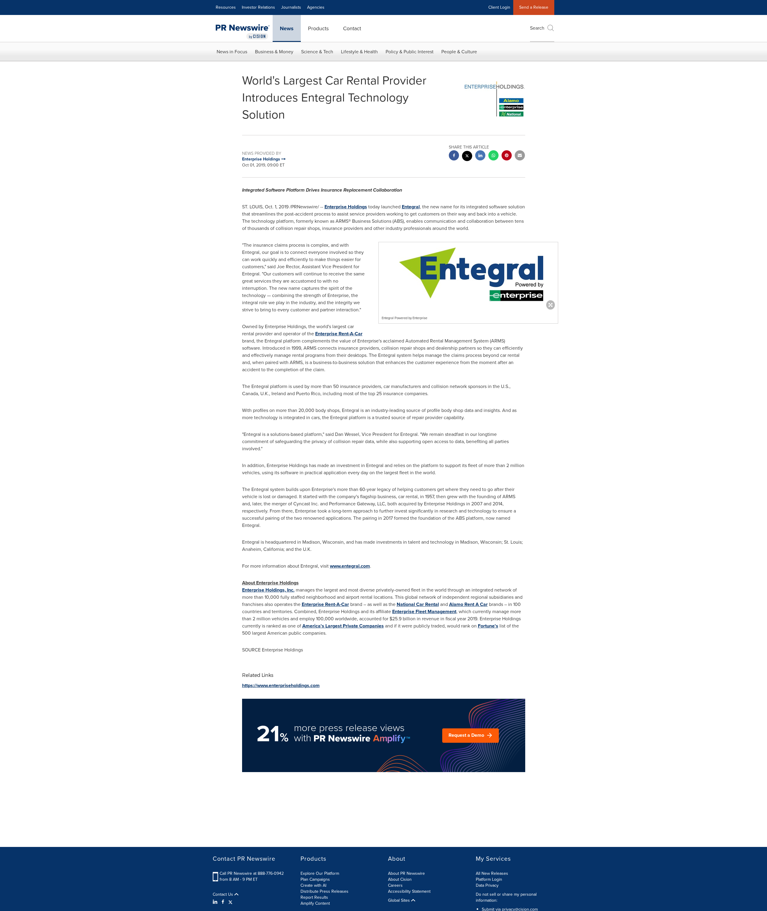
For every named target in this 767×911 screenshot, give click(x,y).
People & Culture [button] (459, 51)
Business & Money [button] (274, 51)
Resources (226, 7)
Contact (352, 28)
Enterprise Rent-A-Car (339, 333)
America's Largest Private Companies (343, 625)
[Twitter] (230, 902)
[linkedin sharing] (480, 156)
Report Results (314, 897)
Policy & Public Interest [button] (410, 51)
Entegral (411, 206)
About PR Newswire (406, 873)
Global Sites (399, 901)
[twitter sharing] (467, 157)
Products (318, 28)
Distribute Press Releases (324, 891)
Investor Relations (258, 7)
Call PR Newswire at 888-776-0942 (252, 873)
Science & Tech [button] (317, 51)
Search (537, 28)
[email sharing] (520, 156)
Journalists (291, 7)
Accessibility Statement (409, 891)
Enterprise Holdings (345, 206)
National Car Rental (418, 604)
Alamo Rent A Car (468, 604)
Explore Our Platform (320, 873)
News (287, 28)
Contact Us (223, 895)
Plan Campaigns (315, 879)
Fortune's (488, 625)
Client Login (499, 7)
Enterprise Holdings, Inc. (268, 589)
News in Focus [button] (232, 51)
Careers (395, 885)
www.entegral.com (350, 566)
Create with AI (313, 885)
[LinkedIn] (216, 902)
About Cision (400, 879)
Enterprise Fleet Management (424, 611)
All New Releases (492, 873)
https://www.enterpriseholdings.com (281, 685)
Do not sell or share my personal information (506, 897)
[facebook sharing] (454, 156)
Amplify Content (315, 903)
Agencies (315, 7)
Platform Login (489, 879)
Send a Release (533, 7)
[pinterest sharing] (507, 156)
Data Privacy (487, 885)
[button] (468, 274)
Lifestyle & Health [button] (359, 51)
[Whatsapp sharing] (493, 156)
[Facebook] (223, 902)
